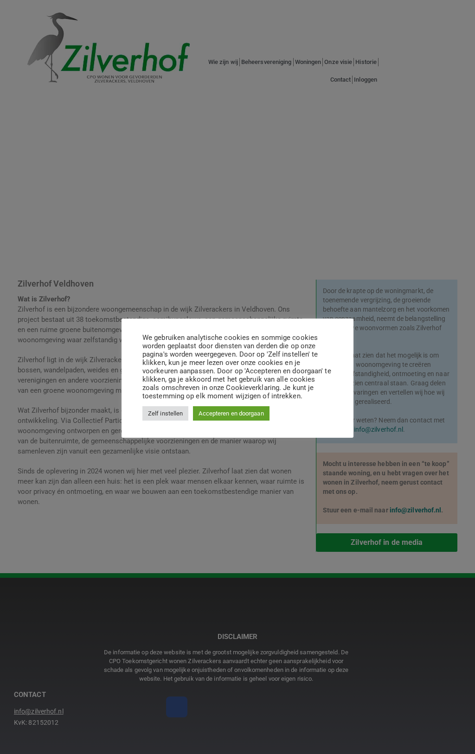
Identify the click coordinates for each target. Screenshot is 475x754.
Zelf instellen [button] (165, 413)
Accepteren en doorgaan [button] (231, 413)
